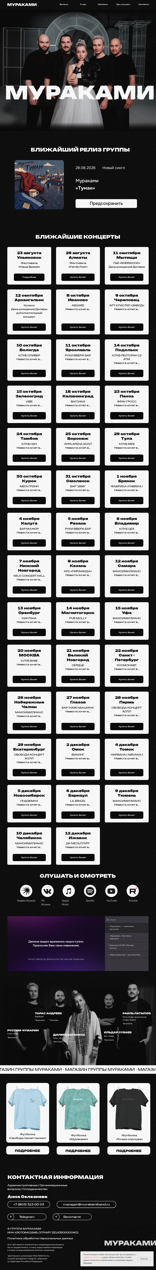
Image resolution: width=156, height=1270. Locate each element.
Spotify (90, 900)
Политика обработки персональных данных (40, 1238)
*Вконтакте (12, 1037)
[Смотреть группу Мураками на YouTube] (111, 891)
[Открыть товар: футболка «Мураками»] (78, 1108)
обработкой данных (92, 1257)
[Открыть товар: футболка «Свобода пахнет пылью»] (27, 1108)
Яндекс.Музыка (26, 900)
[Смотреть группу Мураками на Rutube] (133, 891)
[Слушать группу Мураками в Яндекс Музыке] (26, 891)
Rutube (133, 900)
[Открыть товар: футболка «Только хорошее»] (128, 1108)
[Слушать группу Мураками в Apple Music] (68, 891)
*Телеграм (53, 1020)
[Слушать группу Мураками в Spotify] (90, 891)
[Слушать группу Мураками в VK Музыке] (47, 891)
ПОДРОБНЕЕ (27, 1151)
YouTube (112, 900)
